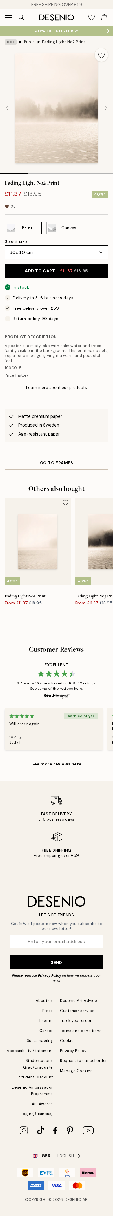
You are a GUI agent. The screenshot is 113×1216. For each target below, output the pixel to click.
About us (44, 1000)
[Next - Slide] (106, 108)
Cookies (68, 1040)
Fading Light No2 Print (63, 41)
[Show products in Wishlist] (91, 17)
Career (46, 1030)
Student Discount (36, 1077)
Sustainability (40, 1040)
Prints (29, 41)
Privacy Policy (49, 975)
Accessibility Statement (30, 1050)
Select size (16, 241)
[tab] (14, 171)
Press (47, 1010)
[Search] (21, 17)
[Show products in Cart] (104, 17)
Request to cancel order (83, 1060)
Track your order (76, 1020)
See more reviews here (56, 764)
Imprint (46, 1020)
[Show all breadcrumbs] (11, 42)
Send (56, 962)
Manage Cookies (76, 1070)
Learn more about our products (56, 387)
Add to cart (56, 270)
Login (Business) (37, 1113)
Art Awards (42, 1103)
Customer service (77, 1010)
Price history (17, 375)
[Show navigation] (8, 17)
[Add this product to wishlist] (101, 55)
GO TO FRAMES (56, 462)
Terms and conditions (80, 1030)
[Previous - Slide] (7, 108)
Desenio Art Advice (78, 1000)
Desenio (73, 1199)
